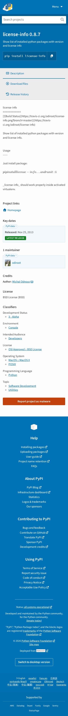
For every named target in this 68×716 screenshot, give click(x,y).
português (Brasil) (18, 681)
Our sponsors (34, 506)
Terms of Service (32, 568)
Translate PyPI (32, 537)
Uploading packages (32, 452)
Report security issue (34, 573)
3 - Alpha (13, 317)
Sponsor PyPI (34, 542)
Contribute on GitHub (32, 533)
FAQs (34, 466)
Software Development (22, 386)
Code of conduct (32, 578)
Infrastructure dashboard (32, 492)
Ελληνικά (48, 681)
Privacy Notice (32, 582)
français (43, 678)
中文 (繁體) (27, 684)
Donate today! (34, 620)
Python (12, 375)
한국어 (36, 688)
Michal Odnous (21, 282)
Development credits (32, 547)
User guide (32, 457)
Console (13, 328)
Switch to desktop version (34, 662)
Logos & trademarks (34, 502)
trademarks (29, 631)
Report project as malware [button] (34, 401)
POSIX (12, 364)
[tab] (34, 73)
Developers (15, 338)
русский (40, 684)
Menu (55, 7)
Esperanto (61, 684)
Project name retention (32, 461)
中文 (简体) (12, 684)
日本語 (53, 678)
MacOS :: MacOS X (19, 360)
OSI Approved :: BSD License (25, 349)
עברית (50, 684)
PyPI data (10, 226)
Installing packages (32, 447)
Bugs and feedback (34, 528)
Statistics (34, 497)
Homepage (14, 210)
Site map (34, 644)
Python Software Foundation (43, 632)
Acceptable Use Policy (32, 587)
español (32, 678)
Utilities (13, 390)
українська (35, 681)
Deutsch (60, 681)
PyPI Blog (32, 487)
